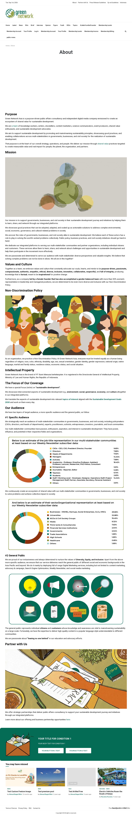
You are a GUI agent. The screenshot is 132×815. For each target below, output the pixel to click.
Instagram (114, 808)
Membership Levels (105, 25)
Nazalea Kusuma (107, 797)
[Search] (125, 31)
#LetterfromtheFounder (88, 25)
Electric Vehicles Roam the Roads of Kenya (112, 777)
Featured (102, 788)
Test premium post (50, 777)
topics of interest (70, 399)
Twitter (117, 808)
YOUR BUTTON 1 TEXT (51, 751)
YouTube (124, 808)
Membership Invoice (91, 31)
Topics (75, 25)
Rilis (26, 25)
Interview (40, 25)
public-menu (11, 37)
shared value (103, 144)
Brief (32, 25)
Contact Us (36, 808)
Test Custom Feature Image (20, 777)
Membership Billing (107, 31)
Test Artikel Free (81, 777)
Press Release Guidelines (98, 2)
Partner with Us (83, 2)
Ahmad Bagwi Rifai (15, 794)
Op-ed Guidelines (112, 2)
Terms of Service (11, 808)
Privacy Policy (22, 808)
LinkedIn (121, 808)
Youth (62, 25)
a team (15, 126)
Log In (36, 31)
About (74, 2)
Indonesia (123, 2)
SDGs (68, 25)
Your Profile (28, 31)
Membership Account (14, 31)
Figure (55, 25)
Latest (14, 25)
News (21, 25)
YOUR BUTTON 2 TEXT (78, 751)
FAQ (30, 808)
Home (8, 25)
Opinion (48, 25)
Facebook (110, 808)
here (68, 719)
